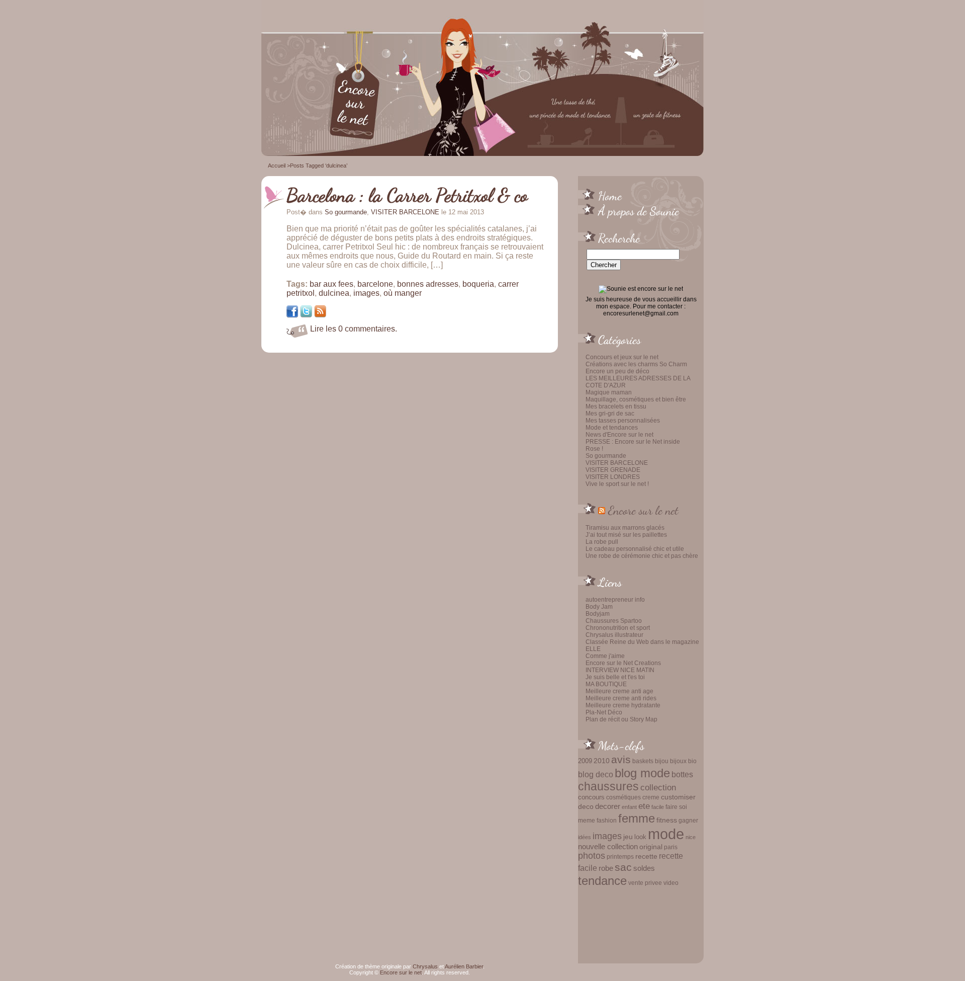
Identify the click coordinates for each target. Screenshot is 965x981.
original (650, 847)
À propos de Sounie (638, 210)
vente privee (645, 882)
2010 (602, 761)
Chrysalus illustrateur (614, 634)
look (640, 837)
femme (636, 818)
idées (584, 837)
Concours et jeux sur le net (622, 357)
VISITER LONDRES (613, 476)
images (607, 836)
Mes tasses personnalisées (623, 420)
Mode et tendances (612, 427)
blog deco (595, 774)
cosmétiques (623, 797)
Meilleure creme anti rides (621, 698)
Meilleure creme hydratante (623, 705)
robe (606, 868)
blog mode (642, 773)
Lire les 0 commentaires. (353, 328)
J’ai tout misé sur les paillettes (626, 534)
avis (621, 760)
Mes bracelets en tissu (616, 406)
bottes (682, 774)
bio (692, 761)
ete (644, 806)
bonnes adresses (427, 284)
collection (658, 787)
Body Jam (599, 606)
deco (586, 806)
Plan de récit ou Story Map (621, 719)
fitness (666, 820)
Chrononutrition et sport (618, 627)
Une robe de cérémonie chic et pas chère (642, 555)
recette (646, 856)
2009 (585, 761)
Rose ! (594, 448)
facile (657, 807)
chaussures (608, 786)
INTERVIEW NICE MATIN (620, 670)
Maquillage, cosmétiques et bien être (636, 399)
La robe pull (602, 541)
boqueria (478, 284)
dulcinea (334, 293)
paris (671, 847)
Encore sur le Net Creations (623, 663)
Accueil (276, 165)
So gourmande (606, 455)
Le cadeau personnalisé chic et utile (635, 548)
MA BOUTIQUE (606, 684)
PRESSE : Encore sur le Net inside (633, 441)
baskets (642, 761)
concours (591, 797)
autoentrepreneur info (615, 599)
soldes (644, 868)
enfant (629, 807)
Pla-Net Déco (604, 712)
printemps (620, 856)
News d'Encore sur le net (619, 434)
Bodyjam (598, 613)
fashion (607, 820)
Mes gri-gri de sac (610, 413)
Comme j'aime (605, 656)
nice (691, 837)
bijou (661, 761)
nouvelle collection (608, 847)
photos (591, 856)
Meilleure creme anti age (619, 691)
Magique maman (609, 392)
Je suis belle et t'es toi (615, 677)
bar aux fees (331, 284)
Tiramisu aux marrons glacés (625, 527)
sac (623, 867)
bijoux (678, 761)
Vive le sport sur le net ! (617, 483)
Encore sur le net (643, 510)
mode (666, 834)
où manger (402, 293)
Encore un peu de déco (617, 371)
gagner (688, 820)
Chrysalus (425, 966)
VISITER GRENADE (613, 469)
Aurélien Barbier (464, 966)
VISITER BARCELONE (617, 462)
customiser (678, 797)
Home (610, 195)
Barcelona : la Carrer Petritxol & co (407, 195)
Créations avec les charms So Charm (636, 364)
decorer (607, 806)
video (671, 882)
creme (650, 797)
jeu (628, 837)
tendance (602, 880)
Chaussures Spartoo (614, 620)
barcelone (375, 284)
